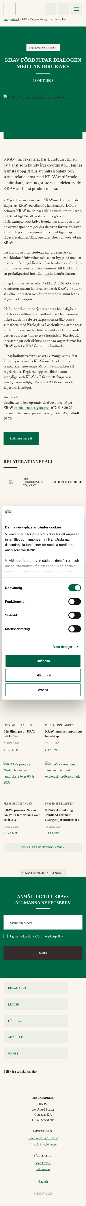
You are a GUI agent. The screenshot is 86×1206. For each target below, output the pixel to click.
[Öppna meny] (76, 9)
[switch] (74, 601)
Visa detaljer (62, 647)
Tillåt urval (43, 675)
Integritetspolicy (53, 936)
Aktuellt (15, 19)
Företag (14, 1020)
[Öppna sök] (63, 9)
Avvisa (43, 690)
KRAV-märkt (17, 988)
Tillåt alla (43, 661)
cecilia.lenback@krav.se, (32, 408)
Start (6, 19)
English (43, 1181)
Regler (13, 1004)
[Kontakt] (50, 9)
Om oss (13, 1053)
